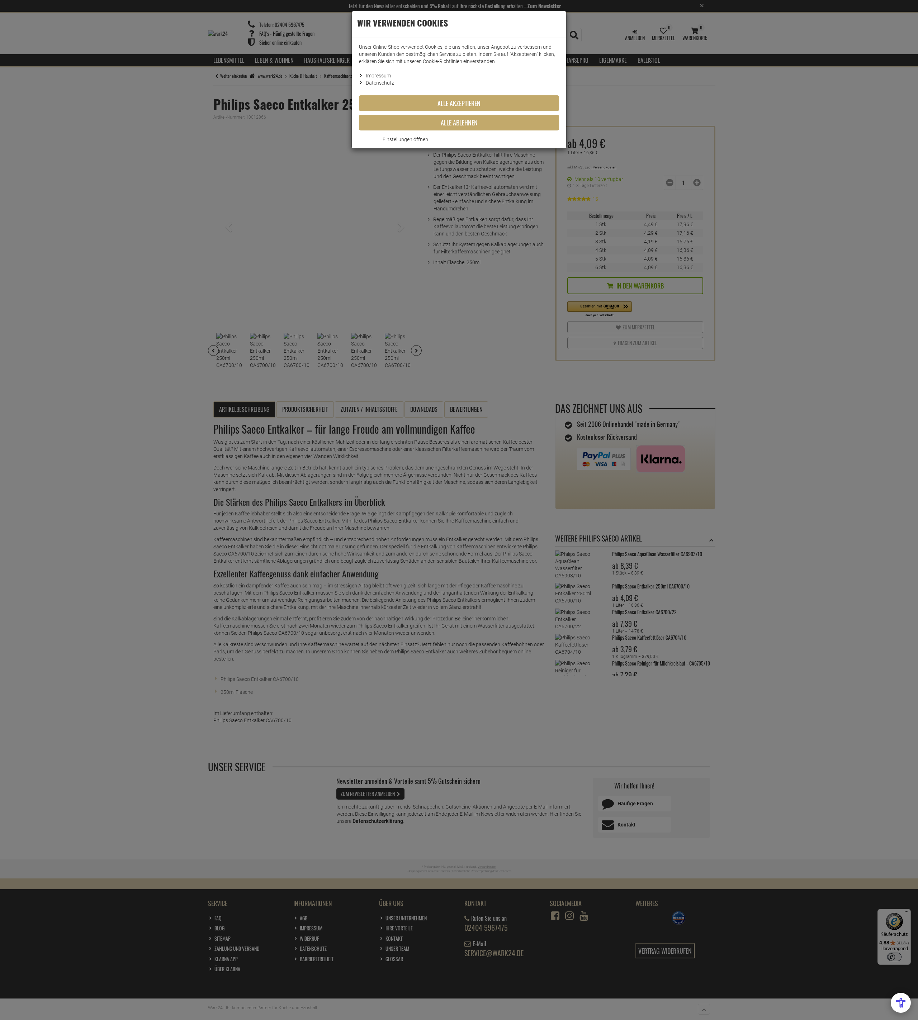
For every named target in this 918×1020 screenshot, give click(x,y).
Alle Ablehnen (459, 122)
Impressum (378, 75)
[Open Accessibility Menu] (901, 1003)
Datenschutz (380, 83)
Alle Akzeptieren (459, 103)
